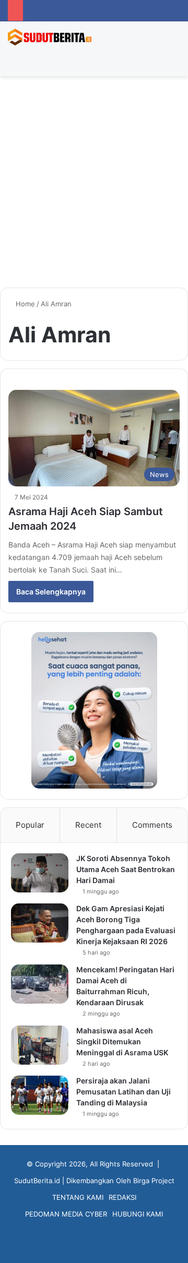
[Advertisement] (94, 186)
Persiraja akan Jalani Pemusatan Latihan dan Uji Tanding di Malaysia (123, 1091)
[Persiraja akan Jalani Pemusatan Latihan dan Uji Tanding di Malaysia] (39, 1095)
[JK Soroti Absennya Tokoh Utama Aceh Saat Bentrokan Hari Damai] (39, 872)
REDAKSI (122, 1197)
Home (24, 304)
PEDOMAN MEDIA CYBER (66, 1214)
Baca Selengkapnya (51, 591)
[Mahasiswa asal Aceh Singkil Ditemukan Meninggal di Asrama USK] (39, 1045)
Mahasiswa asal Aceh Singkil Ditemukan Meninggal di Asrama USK (122, 1041)
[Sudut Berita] (49, 37)
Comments (152, 825)
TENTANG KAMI (77, 1197)
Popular (30, 825)
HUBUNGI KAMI (137, 1214)
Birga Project (153, 1180)
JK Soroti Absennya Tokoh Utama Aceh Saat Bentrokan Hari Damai (125, 869)
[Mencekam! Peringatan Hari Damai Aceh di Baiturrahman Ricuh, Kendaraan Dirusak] (39, 984)
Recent (88, 825)
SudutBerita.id (37, 1180)
